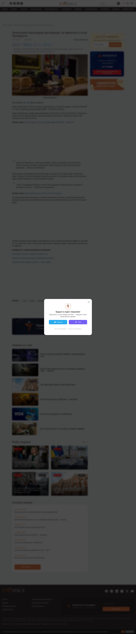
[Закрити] (88, 302)
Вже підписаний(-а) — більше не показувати (68, 329)
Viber (79, 322)
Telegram (60, 322)
